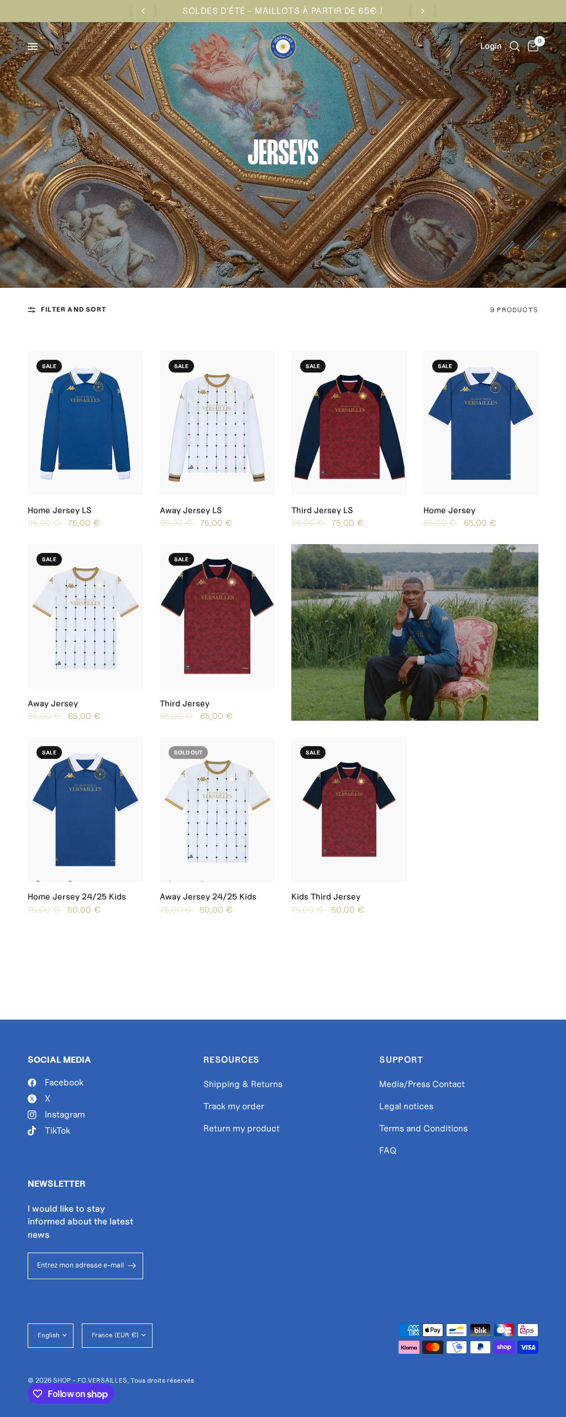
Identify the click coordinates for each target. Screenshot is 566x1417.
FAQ (388, 1150)
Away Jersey (53, 703)
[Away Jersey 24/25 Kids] (217, 809)
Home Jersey (449, 510)
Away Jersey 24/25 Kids (208, 897)
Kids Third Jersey (325, 897)
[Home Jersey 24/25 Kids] (85, 809)
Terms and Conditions (423, 1128)
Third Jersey (184, 703)
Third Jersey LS (322, 510)
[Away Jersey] (85, 616)
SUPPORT (401, 1060)
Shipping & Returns (242, 1084)
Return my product (241, 1128)
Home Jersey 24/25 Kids (77, 897)
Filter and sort (73, 309)
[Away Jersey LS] (217, 423)
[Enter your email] (132, 1266)
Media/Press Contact (422, 1084)
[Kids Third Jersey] (349, 809)
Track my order (233, 1106)
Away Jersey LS (191, 510)
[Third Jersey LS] (349, 423)
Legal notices (406, 1106)
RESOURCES (231, 1060)
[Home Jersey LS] (85, 423)
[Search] (515, 46)
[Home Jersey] (481, 423)
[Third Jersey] (217, 616)
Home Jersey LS (60, 510)
